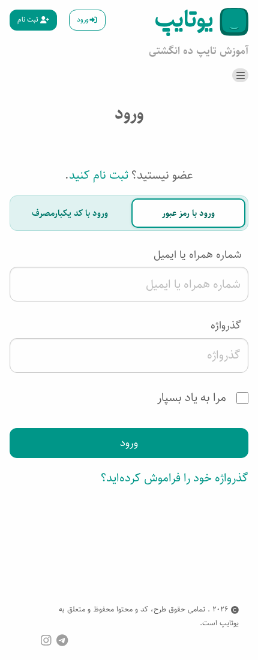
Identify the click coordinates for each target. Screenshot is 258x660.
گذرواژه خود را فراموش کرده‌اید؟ (174, 478)
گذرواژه (226, 325)
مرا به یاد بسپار (193, 397)
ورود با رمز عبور (188, 213)
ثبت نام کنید (98, 175)
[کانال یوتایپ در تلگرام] (62, 639)
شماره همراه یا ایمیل (197, 254)
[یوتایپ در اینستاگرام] (46, 639)
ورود (83, 19)
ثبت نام (28, 19)
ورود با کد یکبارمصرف (70, 213)
